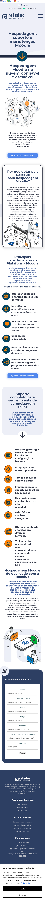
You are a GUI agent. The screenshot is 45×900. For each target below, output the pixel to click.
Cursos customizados (22, 822)
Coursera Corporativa (22, 828)
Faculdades (22, 807)
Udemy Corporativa (22, 825)
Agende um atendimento (22, 155)
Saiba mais (25, 883)
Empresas (22, 804)
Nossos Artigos (22, 831)
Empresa (22, 725)
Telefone (22, 707)
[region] (22, 882)
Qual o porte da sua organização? (23, 734)
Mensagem (22, 743)
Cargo (22, 717)
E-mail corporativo (23, 699)
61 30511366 (31, 8)
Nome (22, 690)
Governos (22, 811)
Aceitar (23, 889)
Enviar (22, 753)
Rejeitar (22, 895)
